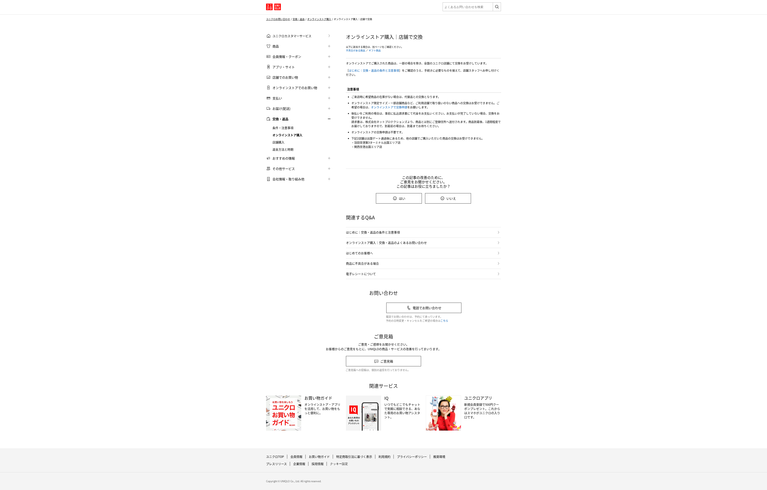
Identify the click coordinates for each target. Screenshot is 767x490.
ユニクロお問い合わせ (278, 19)
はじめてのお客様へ (359, 253)
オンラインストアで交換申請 (389, 107)
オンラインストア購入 (319, 19)
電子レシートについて (361, 274)
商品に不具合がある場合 (362, 263)
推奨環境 (439, 457)
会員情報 (296, 457)
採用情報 (318, 464)
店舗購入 (278, 142)
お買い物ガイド (319, 457)
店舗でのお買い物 (285, 77)
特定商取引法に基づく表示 (354, 457)
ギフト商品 (375, 50)
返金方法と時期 (282, 149)
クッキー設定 (339, 463)
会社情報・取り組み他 (288, 179)
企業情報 (299, 464)
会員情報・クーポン (286, 56)
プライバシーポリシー (412, 457)
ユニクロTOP (275, 457)
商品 (275, 46)
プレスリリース (276, 464)
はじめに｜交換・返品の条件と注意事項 (374, 70)
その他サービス (283, 168)
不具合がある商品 (355, 50)
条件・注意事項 (282, 128)
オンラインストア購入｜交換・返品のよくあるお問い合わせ (386, 243)
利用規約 (384, 457)
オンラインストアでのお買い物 (294, 87)
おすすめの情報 (283, 158)
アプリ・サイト (283, 67)
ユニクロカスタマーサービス (291, 36)
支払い (277, 98)
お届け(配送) (281, 108)
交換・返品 (299, 19)
